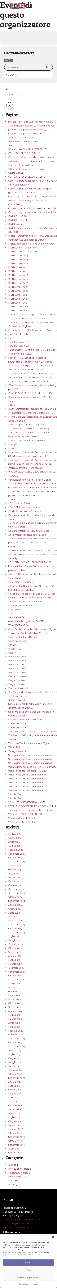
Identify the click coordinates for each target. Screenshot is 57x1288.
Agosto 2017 (14, 1113)
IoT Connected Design (19, 503)
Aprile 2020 (14, 1023)
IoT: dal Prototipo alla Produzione (25, 511)
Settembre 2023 (16, 932)
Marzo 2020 (14, 1027)
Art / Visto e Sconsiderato (21, 137)
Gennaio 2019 (15, 1070)
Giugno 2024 (14, 909)
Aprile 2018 (14, 1097)
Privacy (34, 1284)
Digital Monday (16, 224)
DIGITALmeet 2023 (18, 295)
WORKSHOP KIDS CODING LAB (25, 814)
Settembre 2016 (16, 1137)
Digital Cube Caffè (17, 216)
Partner (12, 645)
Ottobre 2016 (15, 1133)
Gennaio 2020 (15, 1034)
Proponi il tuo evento (18, 688)
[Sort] (11, 60)
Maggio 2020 (15, 1019)
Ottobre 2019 (15, 1042)
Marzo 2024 (14, 916)
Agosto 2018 (14, 1082)
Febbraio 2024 (15, 920)
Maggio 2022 (15, 964)
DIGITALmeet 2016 (18, 267)
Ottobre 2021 (15, 975)
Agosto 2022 (15, 956)
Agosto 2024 (15, 905)
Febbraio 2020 (15, 1031)
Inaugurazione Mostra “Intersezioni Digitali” (29, 480)
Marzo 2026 (14, 846)
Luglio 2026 (14, 834)
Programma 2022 (17, 676)
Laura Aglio (14, 558)
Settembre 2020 (16, 1007)
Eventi (11, 1165)
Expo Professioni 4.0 (18, 342)
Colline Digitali (15, 173)
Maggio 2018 (15, 1093)
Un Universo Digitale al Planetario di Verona (30, 755)
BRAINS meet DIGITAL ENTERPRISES (27, 149)
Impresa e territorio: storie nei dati (25, 468)
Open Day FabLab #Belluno (22, 637)
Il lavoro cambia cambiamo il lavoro (26, 440)
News (11, 1180)
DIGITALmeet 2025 (18, 302)
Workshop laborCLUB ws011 (22, 818)
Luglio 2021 (14, 983)
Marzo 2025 (14, 877)
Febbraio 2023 (15, 944)
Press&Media (15, 649)
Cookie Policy (24, 1284)
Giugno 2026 (14, 838)
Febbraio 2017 (15, 1129)
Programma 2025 (17, 684)
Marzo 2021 (14, 987)
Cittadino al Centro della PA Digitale (26, 169)
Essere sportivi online (19, 334)
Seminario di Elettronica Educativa (25, 719)
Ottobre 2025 (15, 857)
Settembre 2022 (16, 952)
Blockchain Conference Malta (23, 141)
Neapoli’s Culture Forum (20, 605)
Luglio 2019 (14, 1054)
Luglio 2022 (14, 960)
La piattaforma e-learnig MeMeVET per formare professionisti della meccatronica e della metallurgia (32, 542)
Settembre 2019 (16, 1046)
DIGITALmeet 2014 (18, 259)
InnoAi (11, 499)
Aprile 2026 (14, 842)
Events (11, 338)
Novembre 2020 (16, 999)
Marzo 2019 (14, 1066)
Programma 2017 (17, 656)
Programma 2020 (17, 668)
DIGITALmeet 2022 (18, 291)
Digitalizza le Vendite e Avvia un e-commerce (31, 243)
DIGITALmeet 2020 (18, 283)
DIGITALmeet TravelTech (21, 310)
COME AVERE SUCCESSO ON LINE (26, 177)
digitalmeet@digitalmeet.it (16, 1223)
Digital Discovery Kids (19, 220)
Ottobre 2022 (15, 948)
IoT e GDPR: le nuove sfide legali (24, 507)
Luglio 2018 (14, 1086)
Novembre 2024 (16, 893)
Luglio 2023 (14, 936)
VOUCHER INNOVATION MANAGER (27, 802)
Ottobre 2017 (15, 1105)
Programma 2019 (17, 664)
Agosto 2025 (15, 865)
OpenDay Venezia (17, 641)
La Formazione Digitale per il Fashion (27, 535)
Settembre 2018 (16, 1078)
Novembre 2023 (16, 924)
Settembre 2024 (16, 901)
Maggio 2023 (15, 940)
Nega (28, 1270)
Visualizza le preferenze (28, 1277)
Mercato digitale (16, 1176)
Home (11, 405)
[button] (52, 1237)
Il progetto (13, 444)
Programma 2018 (17, 660)
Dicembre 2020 (16, 995)
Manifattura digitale (18, 1172)
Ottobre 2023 (15, 928)
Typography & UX (17, 751)
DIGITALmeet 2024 (18, 299)
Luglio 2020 (14, 1015)
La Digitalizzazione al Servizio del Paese (28, 531)
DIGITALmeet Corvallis (20, 306)
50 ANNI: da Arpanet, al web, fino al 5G (27, 129)
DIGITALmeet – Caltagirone (22, 247)
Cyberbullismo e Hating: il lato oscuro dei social (32, 208)
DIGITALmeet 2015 (18, 263)
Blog (10, 145)
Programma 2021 (17, 672)
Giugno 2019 (14, 1058)
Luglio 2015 (14, 1148)
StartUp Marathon (17, 723)
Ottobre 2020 (15, 1003)
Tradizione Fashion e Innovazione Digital (28, 743)
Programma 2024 (17, 680)
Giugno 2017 (14, 1121)
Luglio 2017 (14, 1117)
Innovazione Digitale (18, 1169)
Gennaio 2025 (15, 885)
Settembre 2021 (16, 979)
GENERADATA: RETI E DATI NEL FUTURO (30, 393)
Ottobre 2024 (15, 897)
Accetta (28, 1262)
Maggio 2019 (15, 1062)
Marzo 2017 (14, 1125)
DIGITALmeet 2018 (18, 275)
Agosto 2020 (15, 1011)
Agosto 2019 (14, 1050)
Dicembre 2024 (16, 889)
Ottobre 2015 (15, 1141)
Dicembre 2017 (16, 1101)
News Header (15, 609)
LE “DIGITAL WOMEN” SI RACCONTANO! (29, 562)
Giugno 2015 (14, 1152)
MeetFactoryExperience (20, 582)
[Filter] (6, 60)
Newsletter (14, 613)
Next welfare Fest (17, 617)
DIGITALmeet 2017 (18, 271)
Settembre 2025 (16, 861)
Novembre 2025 (16, 854)
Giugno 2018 (14, 1089)
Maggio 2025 (15, 873)
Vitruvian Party (15, 794)
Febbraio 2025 (15, 881)
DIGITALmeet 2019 (18, 279)
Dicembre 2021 (16, 968)
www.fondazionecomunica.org (18, 1227)
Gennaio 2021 (15, 991)
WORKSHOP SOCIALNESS (22, 822)
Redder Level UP (16, 700)
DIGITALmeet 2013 (18, 255)
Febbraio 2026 (15, 850)
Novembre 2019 (16, 1038)
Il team (11, 448)
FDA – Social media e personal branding (28, 381)
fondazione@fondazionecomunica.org (22, 1219)
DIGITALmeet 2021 (18, 287)
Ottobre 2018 (15, 1074)
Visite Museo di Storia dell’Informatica (27, 771)
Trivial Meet (14, 747)
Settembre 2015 (16, 1145)
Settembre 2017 (16, 1109)
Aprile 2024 (14, 913)
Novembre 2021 (16, 972)
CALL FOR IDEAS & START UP (24, 153)
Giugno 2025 (14, 869)
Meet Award (14, 578)
